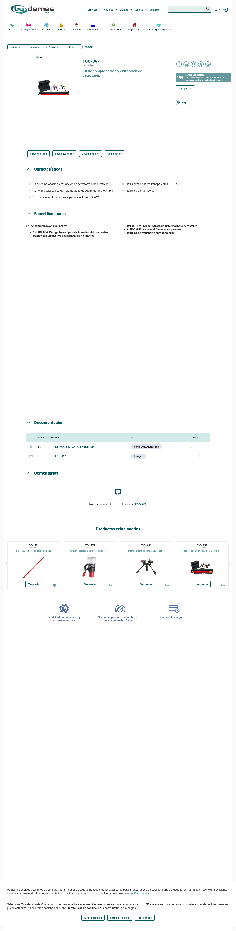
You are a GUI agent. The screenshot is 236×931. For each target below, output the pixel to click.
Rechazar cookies (119, 917)
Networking (93, 29)
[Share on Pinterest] (193, 64)
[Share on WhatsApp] (208, 64)
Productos (15, 47)
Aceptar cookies (93, 917)
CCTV (12, 29)
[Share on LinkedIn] (186, 64)
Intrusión (61, 29)
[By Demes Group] (32, 9)
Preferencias (145, 917)
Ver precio (185, 88)
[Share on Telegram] (201, 64)
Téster (71, 47)
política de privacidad (144, 893)
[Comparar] (54, 585)
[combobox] (189, 9)
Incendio (76, 29)
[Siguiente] (230, 564)
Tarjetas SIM (134, 29)
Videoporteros (28, 29)
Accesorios (54, 47)
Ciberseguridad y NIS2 (159, 29)
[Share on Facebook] (179, 64)
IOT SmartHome (113, 29)
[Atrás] (5, 564)
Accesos (46, 29)
